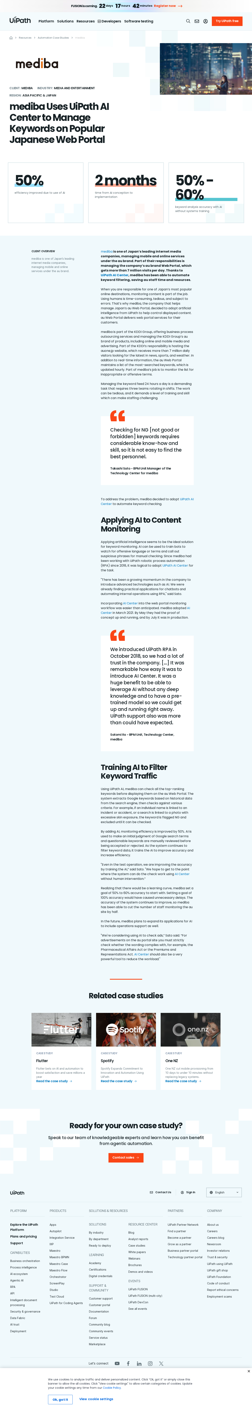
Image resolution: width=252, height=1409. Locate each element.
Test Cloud (57, 1296)
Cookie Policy (112, 1388)
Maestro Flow (58, 1270)
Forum (93, 1318)
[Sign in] (205, 21)
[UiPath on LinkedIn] (139, 1363)
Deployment (18, 1331)
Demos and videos (140, 1271)
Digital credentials (100, 1276)
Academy (95, 1263)
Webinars (134, 1258)
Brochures (135, 1265)
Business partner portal (183, 1250)
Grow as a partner (179, 1244)
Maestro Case (59, 1263)
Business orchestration (25, 1261)
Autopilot (55, 1231)
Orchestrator (58, 1276)
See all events (137, 1308)
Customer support (101, 1298)
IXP (52, 1244)
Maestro (55, 1250)
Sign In (190, 1192)
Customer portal (99, 1305)
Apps (53, 1224)
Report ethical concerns (223, 1289)
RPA (12, 1287)
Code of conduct (218, 1283)
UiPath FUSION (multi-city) (145, 1295)
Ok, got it (60, 1399)
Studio (54, 1289)
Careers (212, 1231)
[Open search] (188, 21)
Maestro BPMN (59, 1257)
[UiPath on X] (161, 1363)
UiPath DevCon (138, 1302)
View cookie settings (96, 1399)
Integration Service (62, 1237)
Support (16, 1243)
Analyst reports (138, 1239)
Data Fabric (17, 1318)
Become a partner (179, 1237)
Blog (131, 1232)
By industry (96, 1232)
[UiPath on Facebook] (128, 1363)
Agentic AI (16, 1280)
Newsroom (214, 1244)
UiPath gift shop (217, 1270)
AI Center (130, 603)
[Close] (249, 1371)
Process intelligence (23, 1267)
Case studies (136, 1245)
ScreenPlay (57, 1283)
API (12, 1293)
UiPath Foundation (219, 1276)
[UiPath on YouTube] (117, 1363)
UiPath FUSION (138, 1289)
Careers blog (215, 1237)
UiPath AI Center (175, 565)
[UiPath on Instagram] (150, 1363)
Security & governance (25, 1311)
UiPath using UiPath (220, 1263)
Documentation (99, 1311)
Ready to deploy (100, 1245)
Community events (101, 1331)
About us (213, 1224)
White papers (137, 1252)
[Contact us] (197, 21)
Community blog (99, 1324)
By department (98, 1239)
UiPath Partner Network (183, 1224)
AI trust (14, 1324)
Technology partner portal (185, 1257)
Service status (98, 1337)
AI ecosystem (19, 1274)
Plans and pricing (23, 1236)
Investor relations (218, 1250)
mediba (107, 251)
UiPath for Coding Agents (66, 1303)
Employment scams (219, 1296)
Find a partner (177, 1231)
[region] (126, 1388)
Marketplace (97, 1344)
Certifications (97, 1269)
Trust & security (217, 1257)
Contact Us (163, 1192)
